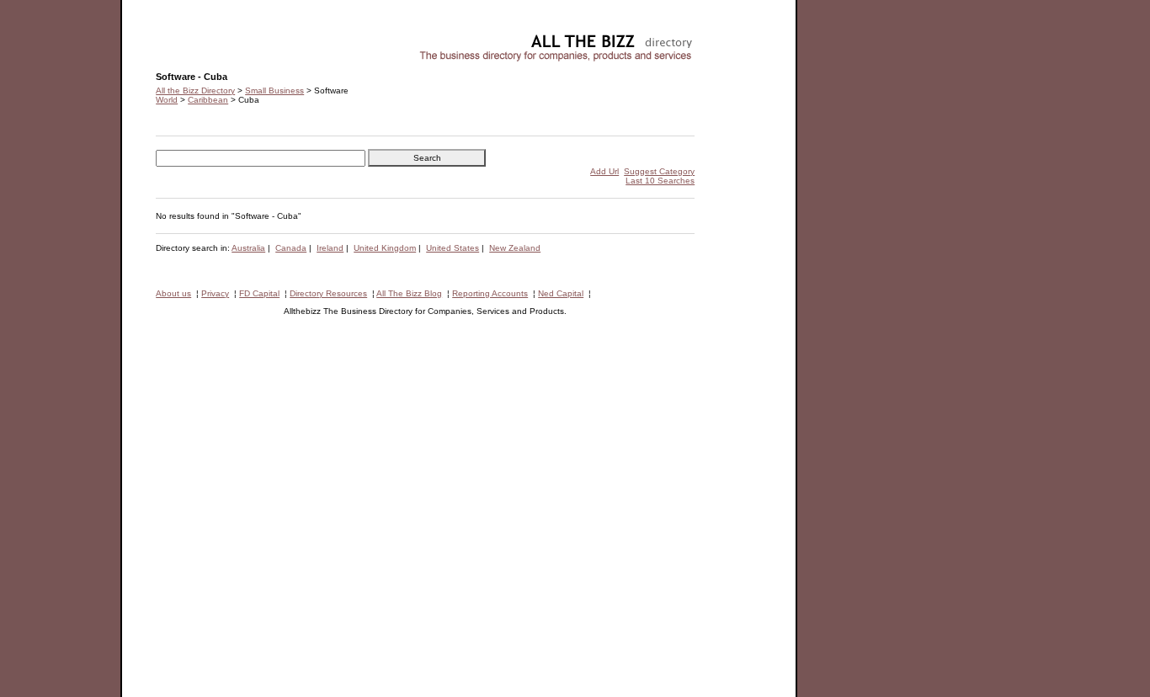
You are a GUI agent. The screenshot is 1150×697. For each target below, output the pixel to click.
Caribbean (208, 99)
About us (173, 293)
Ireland (330, 248)
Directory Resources (328, 293)
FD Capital (259, 293)
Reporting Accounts (490, 293)
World (167, 99)
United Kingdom (385, 248)
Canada (290, 248)
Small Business (274, 90)
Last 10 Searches (660, 180)
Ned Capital (560, 293)
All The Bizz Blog (409, 293)
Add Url (604, 171)
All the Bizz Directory (195, 90)
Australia (248, 248)
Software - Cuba (187, 38)
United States (452, 248)
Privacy (215, 293)
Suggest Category (659, 171)
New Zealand (514, 248)
